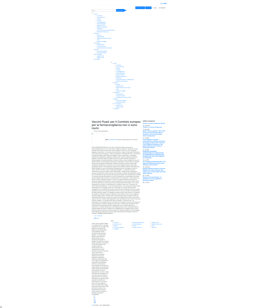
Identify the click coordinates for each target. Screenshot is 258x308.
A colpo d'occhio (101, 46)
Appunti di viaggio (101, 41)
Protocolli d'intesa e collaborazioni (106, 30)
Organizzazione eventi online (104, 48)
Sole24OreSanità (113, 139)
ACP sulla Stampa (101, 52)
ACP (93, 305)
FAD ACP (154, 227)
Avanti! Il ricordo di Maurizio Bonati (154, 123)
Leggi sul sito (100, 56)
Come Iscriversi (140, 7)
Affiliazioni (99, 28)
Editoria (96, 33)
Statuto (99, 19)
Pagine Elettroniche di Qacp (104, 38)
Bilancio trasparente (102, 27)
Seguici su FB (100, 57)
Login (155, 7)
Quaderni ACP (100, 36)
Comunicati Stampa (102, 51)
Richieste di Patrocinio (102, 31)
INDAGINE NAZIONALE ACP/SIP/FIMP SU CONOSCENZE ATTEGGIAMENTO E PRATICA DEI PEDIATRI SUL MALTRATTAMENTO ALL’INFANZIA (154, 155)
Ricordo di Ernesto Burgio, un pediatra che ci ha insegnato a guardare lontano (152, 178)
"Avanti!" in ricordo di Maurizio (152, 127)
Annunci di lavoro (137, 227)
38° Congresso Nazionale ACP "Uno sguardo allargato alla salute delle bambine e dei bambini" (154, 163)
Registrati (162, 7)
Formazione (97, 43)
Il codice (99, 20)
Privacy (134, 225)
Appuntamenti (100, 44)
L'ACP (95, 14)
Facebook (99, 215)
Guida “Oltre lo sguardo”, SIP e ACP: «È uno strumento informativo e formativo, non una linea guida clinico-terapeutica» (154, 133)
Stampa (96, 49)
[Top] (1, 307)
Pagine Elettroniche (157, 224)
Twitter (97, 218)
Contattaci (97, 59)
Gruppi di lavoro (101, 25)
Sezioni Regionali (101, 23)
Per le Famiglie (98, 54)
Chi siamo (99, 15)
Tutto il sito (120, 10)
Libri (98, 39)
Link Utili (148, 7)
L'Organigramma (101, 22)
